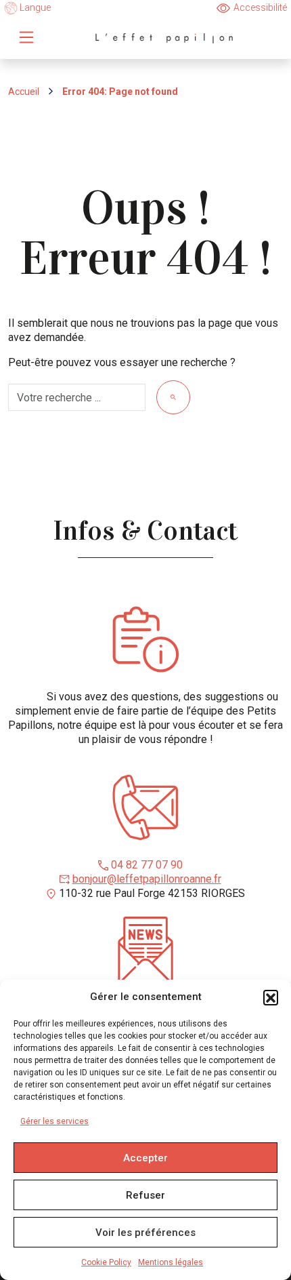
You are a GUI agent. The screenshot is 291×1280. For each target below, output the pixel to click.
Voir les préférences (145, 1232)
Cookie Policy (106, 1262)
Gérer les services (54, 1121)
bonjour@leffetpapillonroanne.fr (146, 879)
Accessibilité (260, 7)
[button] (270, 997)
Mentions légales (170, 1262)
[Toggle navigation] (26, 37)
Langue (34, 7)
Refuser (145, 1195)
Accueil (23, 91)
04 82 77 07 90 (147, 864)
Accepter (145, 1158)
